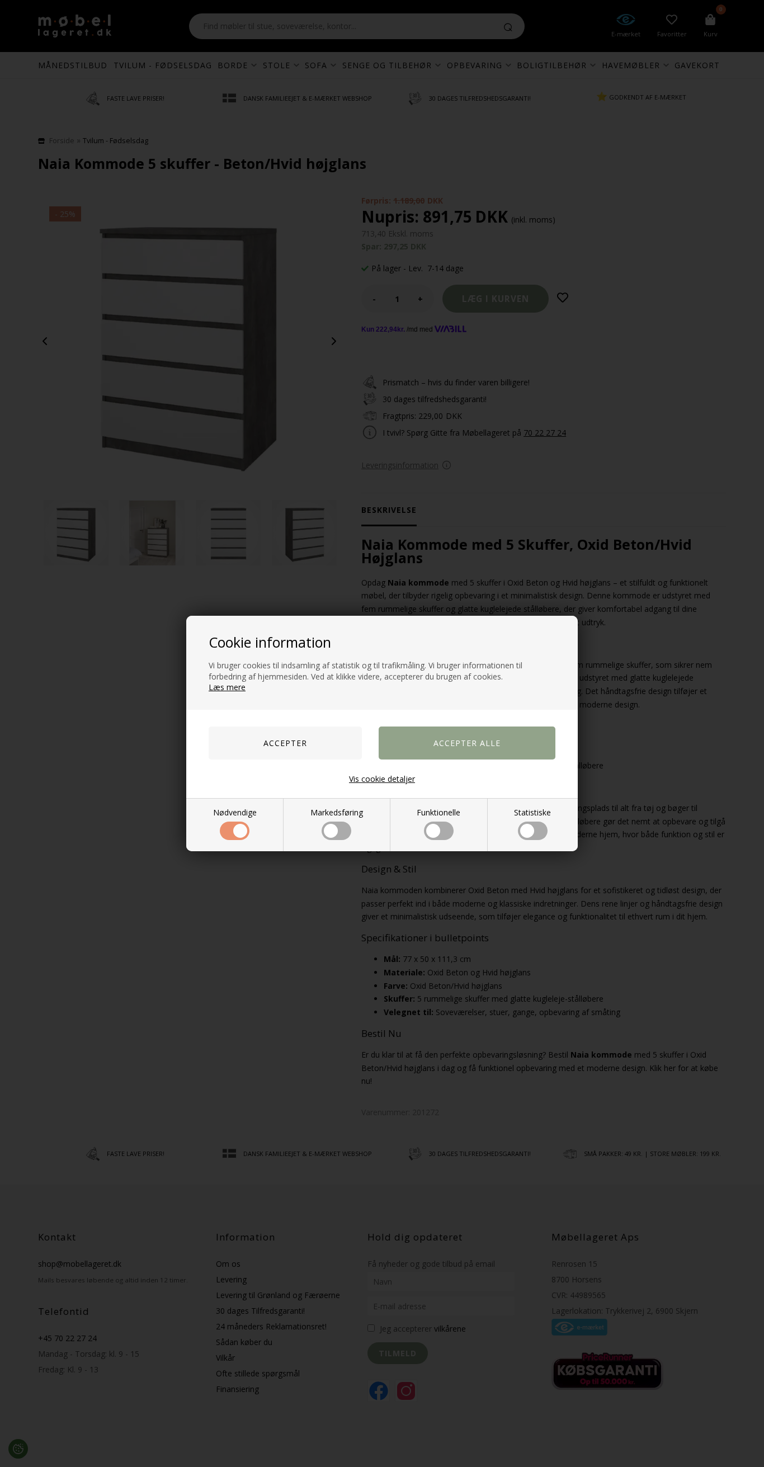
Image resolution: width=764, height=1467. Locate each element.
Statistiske (532, 812)
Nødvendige (235, 812)
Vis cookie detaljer (382, 778)
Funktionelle (438, 812)
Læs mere (227, 687)
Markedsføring (336, 812)
